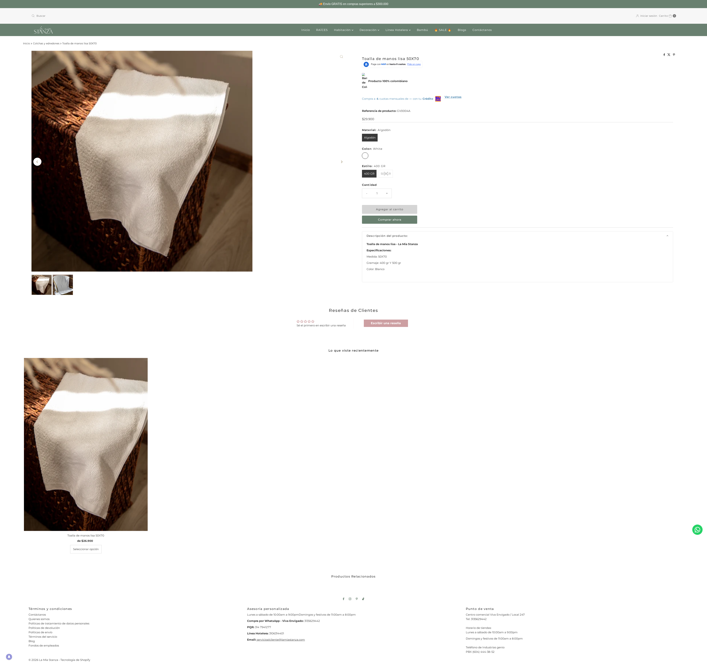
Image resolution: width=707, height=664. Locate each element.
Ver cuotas (453, 97)
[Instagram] (350, 599)
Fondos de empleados (44, 645)
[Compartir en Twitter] (669, 55)
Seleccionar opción (86, 549)
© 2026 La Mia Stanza (43, 660)
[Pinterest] (357, 599)
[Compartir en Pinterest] (674, 55)
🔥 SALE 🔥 (442, 30)
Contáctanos (482, 30)
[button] (517, 235)
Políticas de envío (40, 632)
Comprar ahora (389, 219)
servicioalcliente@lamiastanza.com (280, 639)
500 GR (386, 173)
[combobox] (191, 16)
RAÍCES (322, 30)
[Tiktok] (363, 599)
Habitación (343, 30)
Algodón (370, 137)
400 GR (369, 173)
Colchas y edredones (46, 43)
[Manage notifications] (9, 657)
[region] (353, 4)
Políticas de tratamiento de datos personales (59, 623)
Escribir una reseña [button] (386, 323)
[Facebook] (343, 599)
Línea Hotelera (397, 30)
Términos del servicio (43, 636)
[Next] (341, 162)
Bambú (422, 30)
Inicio (305, 30)
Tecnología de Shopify (75, 660)
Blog (32, 641)
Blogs (462, 30)
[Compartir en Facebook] (665, 55)
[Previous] (37, 162)
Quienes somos (39, 619)
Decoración (369, 30)
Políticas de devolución (44, 628)
